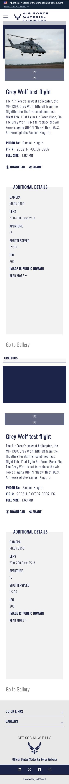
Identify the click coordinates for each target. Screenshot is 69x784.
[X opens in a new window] (29, 769)
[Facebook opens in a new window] (39, 769)
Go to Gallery (18, 344)
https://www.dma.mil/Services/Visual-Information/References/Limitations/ (32, 327)
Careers (12, 721)
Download (17, 167)
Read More (17, 275)
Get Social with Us (34, 738)
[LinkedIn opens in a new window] (19, 769)
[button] (16, 6)
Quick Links (14, 711)
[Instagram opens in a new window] (49, 769)
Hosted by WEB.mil (34, 779)
